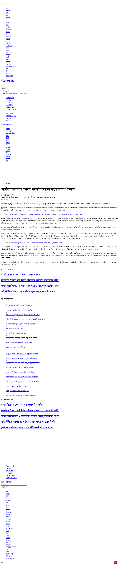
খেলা (7, 20)
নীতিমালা (8, 556)
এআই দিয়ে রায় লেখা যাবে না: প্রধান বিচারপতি (21, 274)
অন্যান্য (8, 62)
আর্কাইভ (8, 73)
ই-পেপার (8, 64)
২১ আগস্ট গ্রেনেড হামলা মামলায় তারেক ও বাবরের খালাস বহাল (63, 214)
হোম (7, 8)
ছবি (7, 69)
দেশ (7, 15)
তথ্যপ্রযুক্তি (9, 45)
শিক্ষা (7, 25)
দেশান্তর (8, 36)
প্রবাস (7, 52)
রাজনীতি (8, 138)
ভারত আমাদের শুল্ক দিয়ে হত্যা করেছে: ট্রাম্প (49, 242)
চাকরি (7, 57)
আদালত (8, 41)
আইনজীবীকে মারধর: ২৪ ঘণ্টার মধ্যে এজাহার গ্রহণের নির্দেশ (28, 291)
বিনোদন (8, 22)
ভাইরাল (8, 55)
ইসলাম (8, 27)
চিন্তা (7, 50)
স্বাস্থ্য (7, 48)
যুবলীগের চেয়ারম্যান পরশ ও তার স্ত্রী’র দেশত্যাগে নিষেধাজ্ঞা (27, 427)
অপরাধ (8, 38)
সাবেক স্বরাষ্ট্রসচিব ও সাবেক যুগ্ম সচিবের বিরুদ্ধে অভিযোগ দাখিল (30, 285)
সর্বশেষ (8, 11)
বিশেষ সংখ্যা (9, 76)
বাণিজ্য (8, 18)
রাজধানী (8, 31)
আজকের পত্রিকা (11, 66)
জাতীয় (7, 13)
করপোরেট (8, 59)
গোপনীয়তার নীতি (11, 558)
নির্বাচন (7, 34)
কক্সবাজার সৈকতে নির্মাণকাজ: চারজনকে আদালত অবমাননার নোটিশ (30, 280)
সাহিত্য (8, 43)
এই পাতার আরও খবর (7, 399)
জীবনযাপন (9, 29)
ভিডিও (7, 71)
